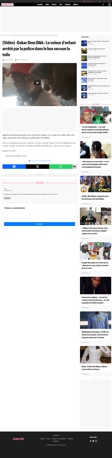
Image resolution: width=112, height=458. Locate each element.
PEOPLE (54, 4)
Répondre (7, 198)
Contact (48, 438)
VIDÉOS (75, 4)
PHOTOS (67, 4)
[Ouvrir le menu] (109, 5)
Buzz (7, 35)
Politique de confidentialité (59, 438)
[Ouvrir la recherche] (103, 4)
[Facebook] (91, 441)
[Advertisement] (56, 20)
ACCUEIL (40, 4)
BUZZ (47, 4)
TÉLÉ (60, 4)
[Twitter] (93, 441)
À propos (42, 438)
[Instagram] (96, 441)
